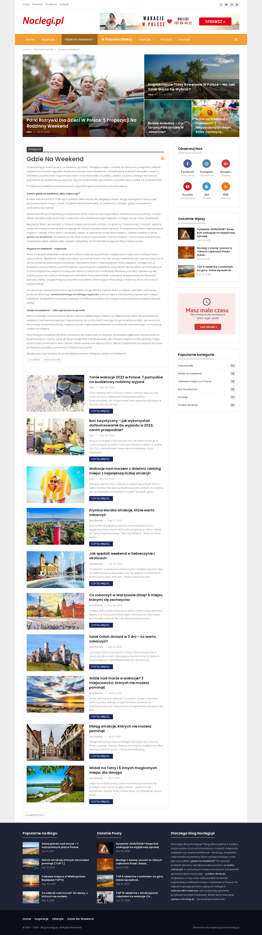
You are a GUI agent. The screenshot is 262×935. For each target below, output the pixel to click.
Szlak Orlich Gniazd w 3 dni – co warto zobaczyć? (122, 639)
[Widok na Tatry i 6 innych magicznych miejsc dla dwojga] (55, 784)
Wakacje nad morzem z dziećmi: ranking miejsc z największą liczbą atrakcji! (125, 471)
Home (30, 39)
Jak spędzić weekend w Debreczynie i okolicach (122, 555)
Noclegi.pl (233, 927)
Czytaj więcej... (101, 411)
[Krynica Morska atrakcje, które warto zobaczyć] (55, 526)
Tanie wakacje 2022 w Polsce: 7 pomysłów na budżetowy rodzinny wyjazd (126, 379)
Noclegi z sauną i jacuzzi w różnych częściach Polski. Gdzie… (214, 251)
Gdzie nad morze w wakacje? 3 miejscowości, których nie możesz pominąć (119, 683)
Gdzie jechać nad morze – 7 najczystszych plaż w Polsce (60, 845)
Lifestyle (145, 39)
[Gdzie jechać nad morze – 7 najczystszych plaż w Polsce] (31, 848)
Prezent (166, 39)
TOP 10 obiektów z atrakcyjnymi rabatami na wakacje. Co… (137, 894)
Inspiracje (48, 39)
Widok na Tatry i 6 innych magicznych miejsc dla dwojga (123, 770)
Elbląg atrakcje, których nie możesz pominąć (120, 728)
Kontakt (64, 4)
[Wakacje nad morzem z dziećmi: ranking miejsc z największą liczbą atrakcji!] (55, 484)
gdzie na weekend (202, 861)
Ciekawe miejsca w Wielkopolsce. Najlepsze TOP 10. (64, 878)
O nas (26, 4)
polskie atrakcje (215, 874)
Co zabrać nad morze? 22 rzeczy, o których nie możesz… (65, 894)
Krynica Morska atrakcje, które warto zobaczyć (122, 512)
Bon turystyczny (187, 389)
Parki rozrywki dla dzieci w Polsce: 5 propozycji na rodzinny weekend (81, 123)
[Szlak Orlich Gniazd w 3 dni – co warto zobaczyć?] (55, 652)
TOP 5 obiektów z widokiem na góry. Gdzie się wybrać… (215, 268)
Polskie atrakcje (188, 405)
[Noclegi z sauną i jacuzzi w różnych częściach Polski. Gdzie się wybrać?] (186, 252)
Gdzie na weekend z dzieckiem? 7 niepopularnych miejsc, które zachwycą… (214, 125)
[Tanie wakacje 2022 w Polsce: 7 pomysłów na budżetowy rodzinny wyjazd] (55, 393)
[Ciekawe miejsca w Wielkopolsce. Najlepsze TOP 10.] (31, 881)
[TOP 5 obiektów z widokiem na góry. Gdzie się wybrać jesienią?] (186, 271)
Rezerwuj (37, 4)
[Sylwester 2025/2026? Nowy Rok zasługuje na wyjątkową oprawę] (186, 234)
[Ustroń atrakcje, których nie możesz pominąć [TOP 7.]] (31, 864)
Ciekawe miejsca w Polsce (194, 381)
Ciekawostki (185, 365)
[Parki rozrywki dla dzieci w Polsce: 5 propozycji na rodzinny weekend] (83, 95)
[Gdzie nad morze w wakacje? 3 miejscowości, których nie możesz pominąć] (55, 694)
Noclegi (183, 397)
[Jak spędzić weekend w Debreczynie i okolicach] (55, 569)
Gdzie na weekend (78, 39)
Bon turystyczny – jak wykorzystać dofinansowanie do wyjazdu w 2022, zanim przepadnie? (121, 425)
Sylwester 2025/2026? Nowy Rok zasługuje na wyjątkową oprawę (216, 232)
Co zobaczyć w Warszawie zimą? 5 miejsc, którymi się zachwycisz (126, 597)
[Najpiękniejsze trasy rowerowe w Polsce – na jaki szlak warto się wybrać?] (192, 77)
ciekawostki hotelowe (184, 890)
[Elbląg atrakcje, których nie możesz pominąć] (55, 742)
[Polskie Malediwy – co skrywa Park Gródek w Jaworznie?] (168, 118)
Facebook (51, 4)
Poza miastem (52, 359)
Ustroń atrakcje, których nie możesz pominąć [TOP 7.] (65, 861)
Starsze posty (35, 815)
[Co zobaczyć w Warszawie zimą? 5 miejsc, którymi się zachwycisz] (55, 611)
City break (34, 359)
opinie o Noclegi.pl (182, 899)
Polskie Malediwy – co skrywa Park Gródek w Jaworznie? (166, 127)
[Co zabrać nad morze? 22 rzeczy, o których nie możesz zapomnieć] (31, 897)
